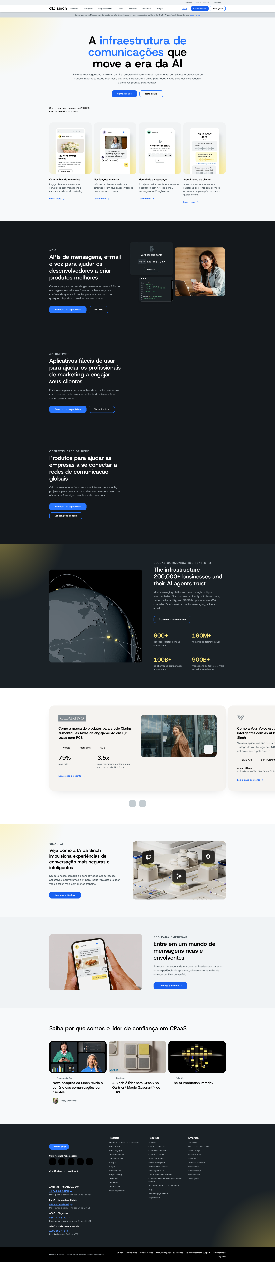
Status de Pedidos (157, 1158)
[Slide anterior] (132, 803)
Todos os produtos (117, 1190)
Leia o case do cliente (69, 775)
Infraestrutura (194, 1154)
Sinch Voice (114, 1146)
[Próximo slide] (142, 803)
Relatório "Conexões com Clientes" (164, 1185)
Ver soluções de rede (66, 515)
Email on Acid (115, 1170)
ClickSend (113, 1178)
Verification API (116, 1158)
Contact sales (199, 8)
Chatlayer (113, 1182)
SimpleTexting (115, 1174)
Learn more (195, 15)
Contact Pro (114, 1186)
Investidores (193, 1166)
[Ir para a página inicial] (58, 8)
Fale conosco (194, 1174)
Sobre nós (193, 1142)
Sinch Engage (115, 1150)
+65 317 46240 (57, 1217)
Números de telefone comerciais (124, 1142)
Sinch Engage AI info (158, 1193)
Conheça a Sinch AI (65, 894)
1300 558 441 (57, 1230)
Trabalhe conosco (196, 1162)
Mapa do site (154, 1197)
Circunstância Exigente (219, 1254)
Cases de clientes (157, 1146)
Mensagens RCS (156, 1170)
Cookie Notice (146, 1252)
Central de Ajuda (156, 1154)
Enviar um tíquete (157, 1162)
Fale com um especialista (68, 309)
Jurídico (119, 1252)
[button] (187, 2)
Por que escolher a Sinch (199, 1146)
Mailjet (112, 1166)
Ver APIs (98, 309)
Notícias (152, 1142)
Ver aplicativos (101, 409)
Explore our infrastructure (172, 619)
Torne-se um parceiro (158, 1166)
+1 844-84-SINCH (59, 1191)
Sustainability (194, 1170)
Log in (184, 8)
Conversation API (116, 1154)
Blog (151, 1189)
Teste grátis (217, 8)
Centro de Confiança (158, 1150)
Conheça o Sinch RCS (170, 985)
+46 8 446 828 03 (59, 1204)
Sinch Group (194, 1150)
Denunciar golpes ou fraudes (169, 1252)
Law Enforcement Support (198, 1252)
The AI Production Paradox (160, 1174)
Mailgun (112, 1162)
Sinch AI (192, 1158)
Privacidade (131, 1252)
